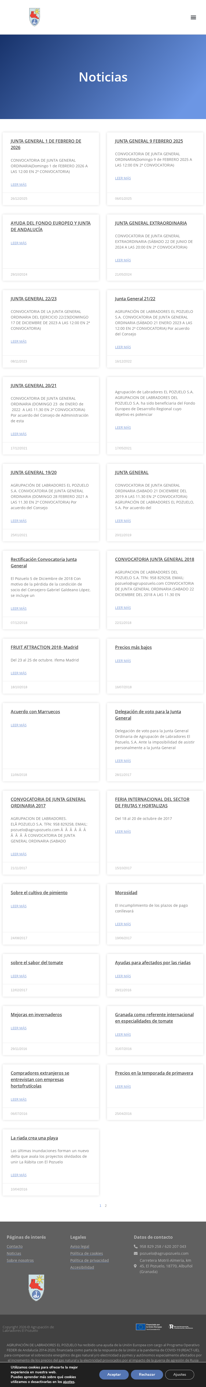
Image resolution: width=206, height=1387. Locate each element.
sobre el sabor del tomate (37, 963)
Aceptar (114, 1374)
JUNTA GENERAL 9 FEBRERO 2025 (149, 141)
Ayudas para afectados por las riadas (153, 963)
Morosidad (126, 893)
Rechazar (147, 1374)
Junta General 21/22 (135, 299)
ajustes (68, 1381)
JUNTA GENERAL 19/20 (34, 472)
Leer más (19, 184)
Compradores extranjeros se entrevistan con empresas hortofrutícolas (40, 1079)
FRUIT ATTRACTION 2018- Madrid (44, 647)
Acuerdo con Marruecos (35, 712)
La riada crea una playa (34, 1138)
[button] (193, 17)
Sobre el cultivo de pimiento (39, 893)
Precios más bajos (133, 647)
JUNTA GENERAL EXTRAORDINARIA (151, 223)
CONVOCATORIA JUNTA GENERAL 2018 (154, 559)
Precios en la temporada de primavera (154, 1073)
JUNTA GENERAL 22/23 (34, 299)
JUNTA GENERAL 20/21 (34, 386)
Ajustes (179, 1374)
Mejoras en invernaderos (36, 1015)
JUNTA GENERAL (132, 472)
